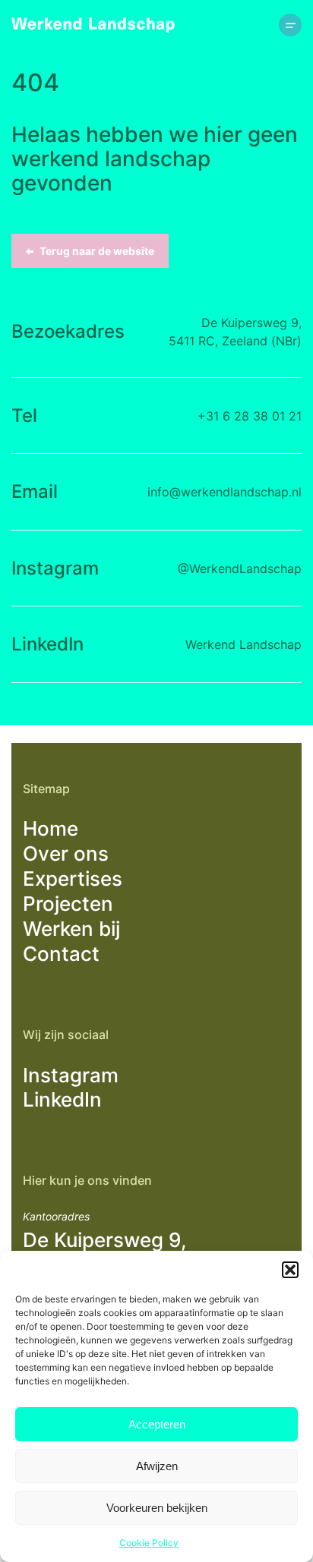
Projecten (68, 903)
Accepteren (156, 1424)
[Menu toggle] (290, 25)
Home (50, 828)
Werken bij (71, 928)
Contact (61, 953)
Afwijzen (157, 1466)
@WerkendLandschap (240, 568)
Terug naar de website (97, 250)
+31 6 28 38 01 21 (250, 416)
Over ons (66, 853)
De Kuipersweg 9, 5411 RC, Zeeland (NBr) (235, 331)
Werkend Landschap (243, 644)
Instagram (71, 1075)
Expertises (72, 878)
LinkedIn (62, 1099)
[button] (290, 1269)
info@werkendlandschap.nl (224, 491)
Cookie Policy (149, 1542)
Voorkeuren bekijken (156, 1507)
